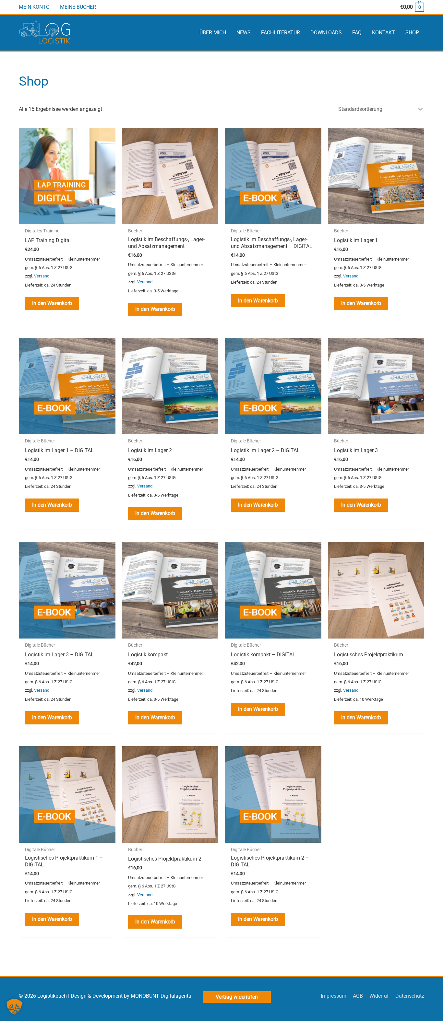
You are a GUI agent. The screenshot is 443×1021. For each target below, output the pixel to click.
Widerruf (379, 996)
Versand (41, 276)
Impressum (333, 996)
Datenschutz (409, 996)
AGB (358, 996)
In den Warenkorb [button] (52, 303)
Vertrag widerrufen (237, 997)
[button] (14, 1006)
